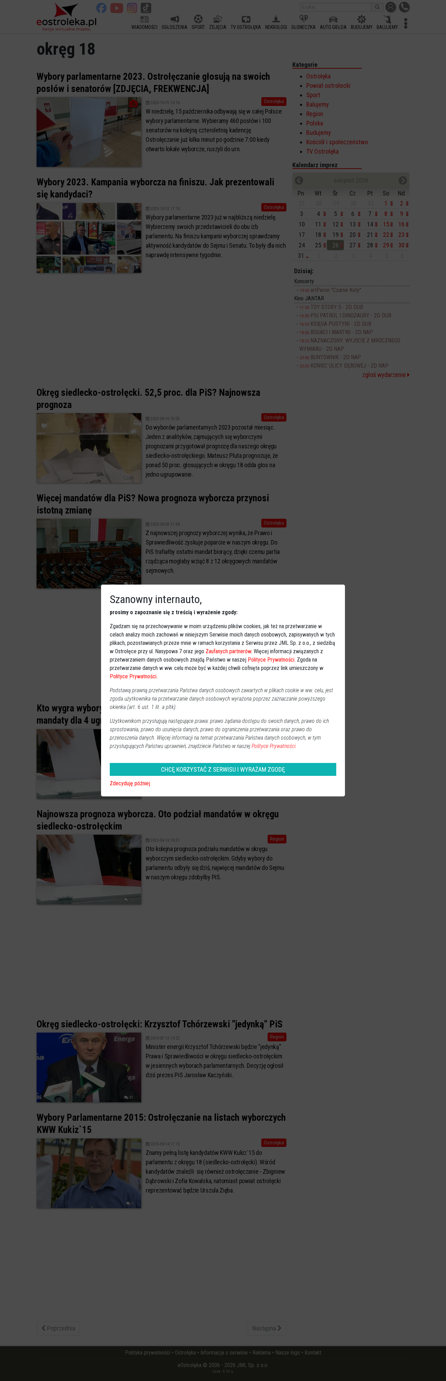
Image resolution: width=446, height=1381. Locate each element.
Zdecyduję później (130, 783)
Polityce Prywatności (271, 659)
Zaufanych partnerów (228, 651)
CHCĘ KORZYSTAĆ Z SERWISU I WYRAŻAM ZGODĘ (223, 769)
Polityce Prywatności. (274, 746)
